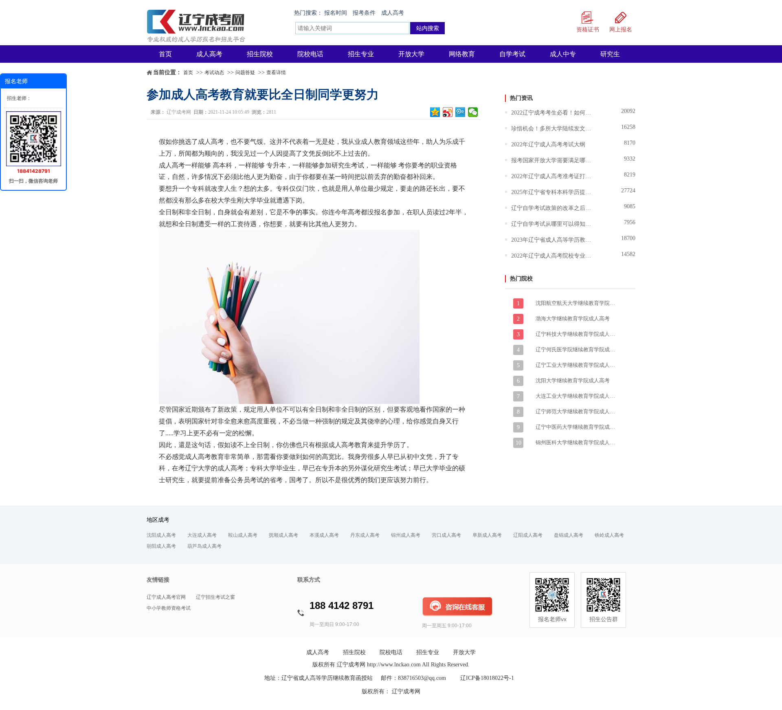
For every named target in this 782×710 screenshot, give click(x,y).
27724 (628, 190)
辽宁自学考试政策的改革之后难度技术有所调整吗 (552, 208)
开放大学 (411, 54)
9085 (629, 206)
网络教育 (462, 54)
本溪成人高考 (324, 535)
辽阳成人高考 (528, 535)
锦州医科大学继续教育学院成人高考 (576, 442)
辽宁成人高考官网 (166, 597)
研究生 (610, 54)
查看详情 (276, 72)
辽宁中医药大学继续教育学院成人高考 (576, 427)
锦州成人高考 (405, 535)
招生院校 (260, 54)
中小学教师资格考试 (169, 608)
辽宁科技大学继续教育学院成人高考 (576, 334)
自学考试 (512, 54)
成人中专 (563, 54)
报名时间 (335, 13)
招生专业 (361, 54)
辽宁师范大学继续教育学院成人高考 (576, 411)
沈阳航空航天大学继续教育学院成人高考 (576, 303)
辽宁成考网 (179, 112)
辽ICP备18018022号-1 (487, 678)
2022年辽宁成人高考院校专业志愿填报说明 (552, 256)
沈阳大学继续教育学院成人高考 (573, 380)
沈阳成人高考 (161, 535)
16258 (628, 127)
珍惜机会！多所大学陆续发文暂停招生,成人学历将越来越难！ (552, 129)
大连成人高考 (202, 535)
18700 (628, 238)
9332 (629, 159)
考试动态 (214, 72)
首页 (165, 54)
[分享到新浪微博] (448, 112)
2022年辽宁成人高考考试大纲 (548, 144)
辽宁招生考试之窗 (215, 597)
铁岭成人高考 (609, 535)
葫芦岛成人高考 (204, 546)
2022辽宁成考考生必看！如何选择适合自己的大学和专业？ (552, 113)
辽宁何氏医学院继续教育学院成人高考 (576, 349)
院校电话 (310, 54)
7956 (629, 222)
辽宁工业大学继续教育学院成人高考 (576, 365)
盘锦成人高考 (568, 535)
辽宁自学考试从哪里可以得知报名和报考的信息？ (552, 224)
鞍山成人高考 (242, 535)
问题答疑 (245, 72)
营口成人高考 (446, 535)
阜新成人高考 (487, 535)
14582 (628, 254)
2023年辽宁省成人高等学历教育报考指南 (552, 240)
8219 (629, 175)
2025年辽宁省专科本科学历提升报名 (552, 192)
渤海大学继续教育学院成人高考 (573, 318)
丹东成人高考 (365, 535)
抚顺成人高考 (283, 535)
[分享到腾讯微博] (460, 112)
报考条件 (364, 13)
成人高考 (392, 13)
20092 (628, 111)
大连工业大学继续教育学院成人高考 (576, 396)
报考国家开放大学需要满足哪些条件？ (552, 160)
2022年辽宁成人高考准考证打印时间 (552, 176)
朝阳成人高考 (161, 546)
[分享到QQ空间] (435, 112)
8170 (629, 143)
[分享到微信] (473, 112)
